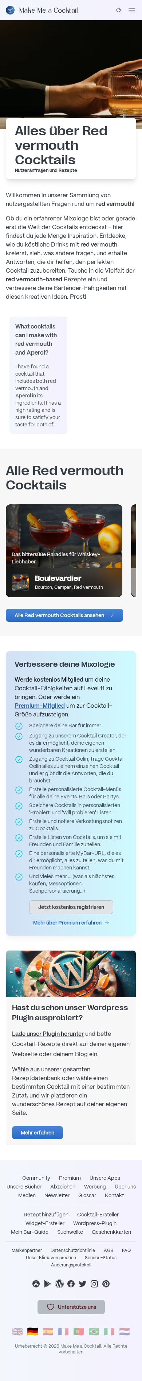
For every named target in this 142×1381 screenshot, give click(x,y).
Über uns (125, 1186)
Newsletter (57, 1195)
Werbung (95, 1186)
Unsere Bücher (24, 1186)
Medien (27, 1195)
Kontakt (114, 1195)
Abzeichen (62, 1186)
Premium (70, 1178)
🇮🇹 (109, 1331)
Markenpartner (27, 1250)
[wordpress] (59, 1283)
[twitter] (82, 1283)
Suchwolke (70, 1232)
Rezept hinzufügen (46, 1214)
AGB (108, 1250)
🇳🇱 (124, 1331)
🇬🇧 (17, 1331)
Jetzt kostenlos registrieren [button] (71, 907)
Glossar (87, 1195)
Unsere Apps (105, 1178)
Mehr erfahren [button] (37, 1132)
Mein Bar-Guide (29, 1232)
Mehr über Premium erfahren (67, 922)
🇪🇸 (48, 1331)
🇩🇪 (33, 1331)
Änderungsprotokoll (71, 1265)
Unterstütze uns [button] (77, 1307)
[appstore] (36, 1283)
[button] (64, 615)
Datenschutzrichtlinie (73, 1250)
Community (36, 1178)
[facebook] (71, 1283)
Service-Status (101, 1258)
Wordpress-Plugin (95, 1223)
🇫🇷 (63, 1331)
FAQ (126, 1250)
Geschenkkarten (111, 1232)
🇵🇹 (78, 1331)
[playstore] (47, 1283)
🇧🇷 (93, 1331)
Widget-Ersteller (44, 1223)
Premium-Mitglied (40, 706)
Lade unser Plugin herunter (48, 1034)
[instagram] (94, 1283)
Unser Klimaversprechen (51, 1258)
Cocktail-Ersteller (98, 1214)
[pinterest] (106, 1283)
